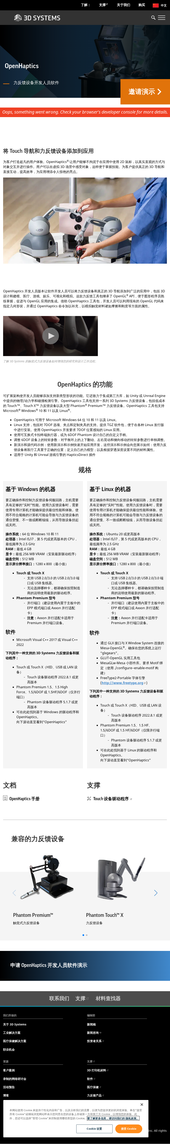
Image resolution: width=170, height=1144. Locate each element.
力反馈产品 (94, 1095)
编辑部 (91, 1015)
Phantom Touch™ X (104, 915)
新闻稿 (91, 1024)
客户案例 (9, 1070)
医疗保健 (93, 1087)
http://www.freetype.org (122, 683)
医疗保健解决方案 (14, 1041)
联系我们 (59, 998)
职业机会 (9, 1049)
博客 (6, 1095)
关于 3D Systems (14, 1024)
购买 (141, 4)
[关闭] (141, 1104)
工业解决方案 (12, 1033)
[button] (156, 893)
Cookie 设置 (94, 1129)
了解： (86, 4)
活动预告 (9, 1087)
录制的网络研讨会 (14, 1079)
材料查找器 (108, 998)
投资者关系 (94, 1041)
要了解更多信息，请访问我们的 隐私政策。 (113, 1118)
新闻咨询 (93, 1033)
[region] (75, 1118)
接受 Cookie (128, 1129)
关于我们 (123, 4)
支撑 (102, 4)
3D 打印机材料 (96, 1070)
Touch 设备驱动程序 (111, 799)
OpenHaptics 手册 (24, 799)
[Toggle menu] (161, 17)
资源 (5, 1061)
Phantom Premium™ (33, 915)
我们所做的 (10, 1015)
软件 (90, 1079)
